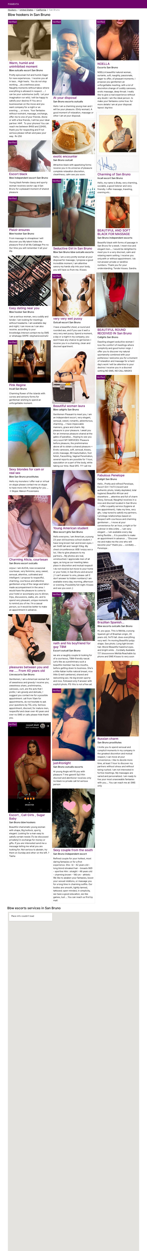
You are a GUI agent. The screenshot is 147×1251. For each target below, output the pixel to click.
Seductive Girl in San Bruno (72, 248)
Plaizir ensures (19, 230)
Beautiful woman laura (69, 406)
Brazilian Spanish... (110, 622)
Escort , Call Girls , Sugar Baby (27, 816)
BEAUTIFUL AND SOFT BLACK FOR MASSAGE (113, 232)
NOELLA (103, 64)
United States (26, 9)
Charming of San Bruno (114, 174)
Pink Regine (17, 385)
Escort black (18, 174)
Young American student (70, 528)
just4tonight (62, 763)
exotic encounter (65, 156)
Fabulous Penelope (110, 475)
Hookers (12, 9)
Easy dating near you (24, 308)
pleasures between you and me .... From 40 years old (29, 668)
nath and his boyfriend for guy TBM (72, 645)
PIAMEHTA (13, 4)
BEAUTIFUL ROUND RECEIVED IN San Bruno (114, 331)
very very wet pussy (67, 318)
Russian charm (107, 738)
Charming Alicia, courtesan (28, 559)
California (41, 9)
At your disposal (65, 97)
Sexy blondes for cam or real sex (26, 471)
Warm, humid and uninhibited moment (23, 64)
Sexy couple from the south (73, 850)
